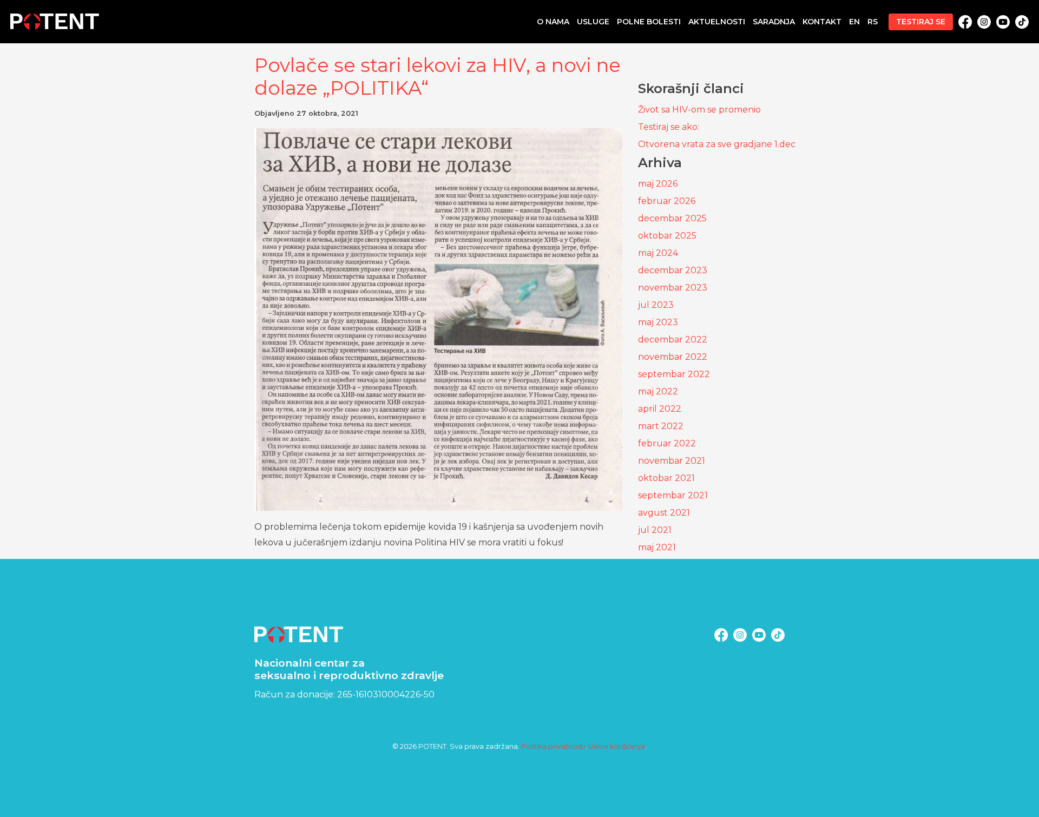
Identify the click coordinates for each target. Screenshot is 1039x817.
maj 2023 (658, 322)
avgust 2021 (664, 513)
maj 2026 (658, 184)
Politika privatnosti (553, 746)
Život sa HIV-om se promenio (699, 109)
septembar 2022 (674, 374)
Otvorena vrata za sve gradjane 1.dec (716, 144)
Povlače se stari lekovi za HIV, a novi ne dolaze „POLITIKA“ (437, 77)
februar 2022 (667, 443)
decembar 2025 (672, 218)
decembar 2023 (672, 270)
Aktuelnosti (716, 22)
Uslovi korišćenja (616, 746)
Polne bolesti (649, 22)
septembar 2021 (673, 495)
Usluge (593, 22)
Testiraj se (920, 22)
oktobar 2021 (666, 478)
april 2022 (659, 409)
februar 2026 (666, 201)
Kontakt (822, 22)
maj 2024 (658, 253)
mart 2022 (660, 426)
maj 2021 (657, 547)
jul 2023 (656, 305)
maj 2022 (658, 391)
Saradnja (774, 22)
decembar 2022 (672, 339)
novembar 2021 (671, 461)
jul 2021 (655, 530)
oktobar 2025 (667, 235)
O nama (553, 22)
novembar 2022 (672, 357)
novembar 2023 (672, 287)
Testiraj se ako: (668, 127)
